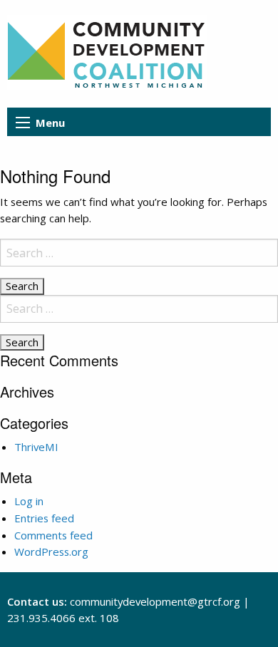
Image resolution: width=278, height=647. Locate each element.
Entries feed (44, 518)
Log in (28, 501)
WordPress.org (51, 551)
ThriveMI (36, 447)
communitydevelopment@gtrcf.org (155, 601)
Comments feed (53, 535)
